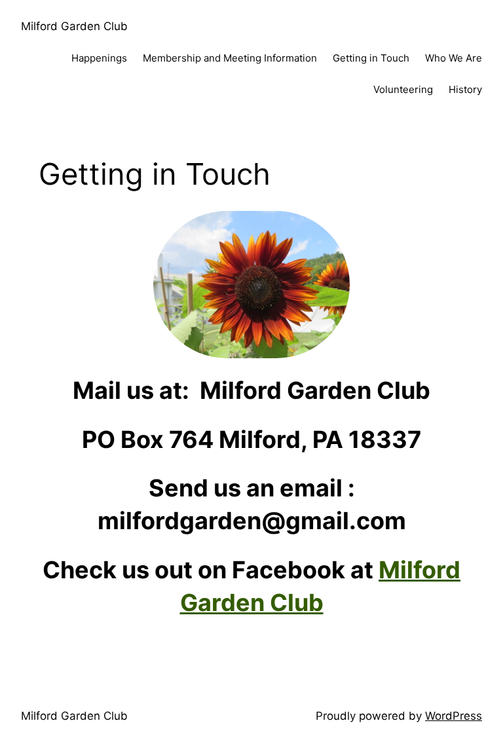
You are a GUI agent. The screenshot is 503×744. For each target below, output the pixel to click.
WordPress (453, 715)
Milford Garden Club (74, 26)
